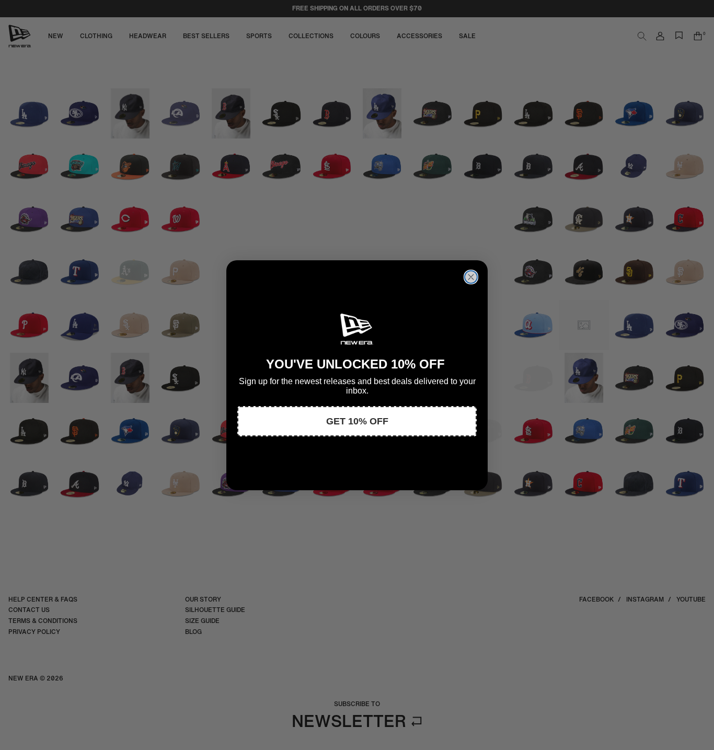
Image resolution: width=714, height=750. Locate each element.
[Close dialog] (471, 277)
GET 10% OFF (357, 421)
